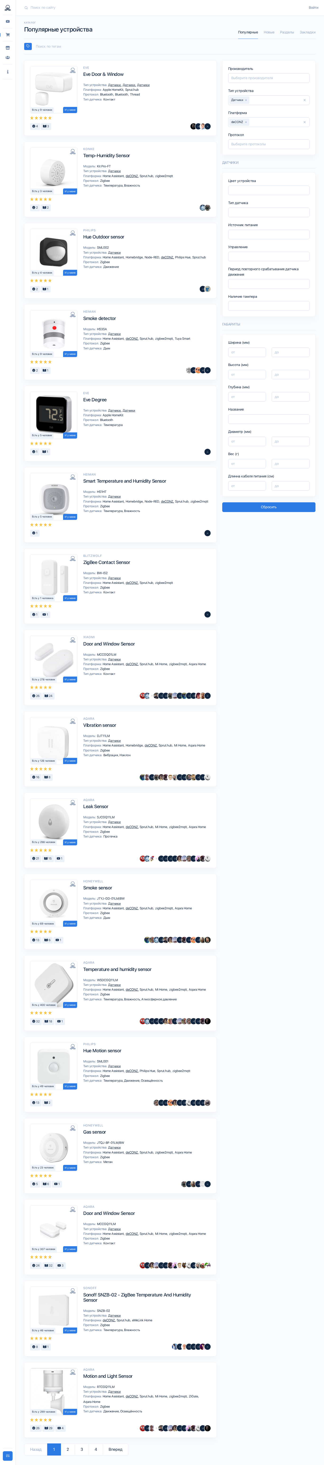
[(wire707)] (203, 1184)
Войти (313, 7)
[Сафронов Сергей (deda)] (170, 1021)
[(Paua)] (161, 859)
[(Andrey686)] (207, 1347)
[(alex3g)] (161, 1103)
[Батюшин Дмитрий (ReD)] (143, 696)
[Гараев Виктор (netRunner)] (189, 859)
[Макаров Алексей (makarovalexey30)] (180, 696)
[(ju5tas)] (203, 1103)
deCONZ (132, 176)
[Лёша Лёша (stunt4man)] (203, 1265)
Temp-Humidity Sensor (106, 155)
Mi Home (161, 664)
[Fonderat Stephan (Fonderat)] (189, 777)
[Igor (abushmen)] (198, 1347)
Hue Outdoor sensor (103, 237)
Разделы (287, 32)
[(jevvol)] (184, 1103)
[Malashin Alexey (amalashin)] (193, 370)
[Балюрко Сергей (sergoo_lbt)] (193, 126)
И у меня (70, 109)
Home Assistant (114, 176)
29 (50, 1428)
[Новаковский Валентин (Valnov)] (198, 1103)
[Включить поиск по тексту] (28, 46)
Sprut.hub (131, 90)
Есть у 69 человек (43, 923)
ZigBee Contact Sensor (106, 562)
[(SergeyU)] (170, 859)
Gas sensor (94, 1132)
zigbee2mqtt (163, 176)
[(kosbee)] (203, 289)
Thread (134, 94)
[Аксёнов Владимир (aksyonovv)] (207, 777)
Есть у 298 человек (44, 842)
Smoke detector (99, 318)
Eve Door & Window (103, 74)
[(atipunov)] (198, 777)
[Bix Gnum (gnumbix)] (198, 696)
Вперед (115, 1449)
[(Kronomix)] (166, 696)
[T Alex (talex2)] (170, 777)
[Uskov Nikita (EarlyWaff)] (198, 859)
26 (37, 696)
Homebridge (134, 257)
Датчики (114, 85)
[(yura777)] (180, 777)
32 (37, 1021)
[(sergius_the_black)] (193, 1103)
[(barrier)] (152, 777)
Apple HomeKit (113, 90)
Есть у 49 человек (43, 1086)
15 (50, 858)
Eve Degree (95, 400)
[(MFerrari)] (156, 1021)
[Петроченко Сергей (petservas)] (184, 1347)
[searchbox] (172, 46)
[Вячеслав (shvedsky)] (207, 940)
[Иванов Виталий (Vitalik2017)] (184, 696)
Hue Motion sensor (102, 1050)
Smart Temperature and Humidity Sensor (124, 481)
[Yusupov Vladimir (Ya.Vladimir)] (189, 696)
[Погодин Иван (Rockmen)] (207, 370)
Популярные (248, 32)
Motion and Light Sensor (108, 1376)
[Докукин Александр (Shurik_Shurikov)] (161, 777)
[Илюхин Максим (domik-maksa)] (189, 370)
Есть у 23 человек (43, 1167)
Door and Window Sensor (109, 644)
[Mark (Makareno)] (203, 940)
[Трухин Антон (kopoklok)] (175, 777)
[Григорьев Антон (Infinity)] (198, 370)
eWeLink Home (142, 1320)
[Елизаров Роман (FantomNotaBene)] (147, 777)
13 (37, 940)
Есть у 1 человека (42, 598)
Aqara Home (197, 664)
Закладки (307, 32)
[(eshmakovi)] (193, 1347)
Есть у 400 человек (44, 1005)
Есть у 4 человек (42, 272)
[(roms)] (166, 859)
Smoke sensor (97, 888)
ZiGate (194, 1396)
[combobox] (169, 46)
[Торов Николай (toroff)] (152, 696)
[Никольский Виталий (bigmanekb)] (175, 696)
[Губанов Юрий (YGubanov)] (203, 1347)
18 (50, 1021)
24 (50, 696)
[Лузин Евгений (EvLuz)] (152, 940)
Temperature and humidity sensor (117, 969)
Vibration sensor (99, 725)
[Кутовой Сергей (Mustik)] (152, 859)
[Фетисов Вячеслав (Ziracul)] (156, 696)
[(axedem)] (193, 696)
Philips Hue (183, 257)
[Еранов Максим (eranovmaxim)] (184, 1265)
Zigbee (104, 181)
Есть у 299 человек (44, 1411)
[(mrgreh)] (184, 777)
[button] (7, 72)
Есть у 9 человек (42, 109)
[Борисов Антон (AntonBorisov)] (207, 533)
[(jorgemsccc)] (189, 1347)
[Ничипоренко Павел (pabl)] (207, 126)
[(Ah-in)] (207, 452)
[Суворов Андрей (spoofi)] (175, 1347)
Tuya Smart (182, 338)
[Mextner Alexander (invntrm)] (203, 696)
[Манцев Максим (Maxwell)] (193, 777)
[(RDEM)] (207, 1103)
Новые (269, 32)
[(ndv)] (198, 126)
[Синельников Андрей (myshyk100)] (207, 1265)
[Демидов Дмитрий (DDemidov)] (203, 126)
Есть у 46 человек (43, 1330)
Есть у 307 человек (44, 1249)
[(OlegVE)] (203, 1428)
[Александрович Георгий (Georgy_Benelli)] (166, 777)
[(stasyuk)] (189, 940)
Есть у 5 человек (42, 435)
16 (37, 777)
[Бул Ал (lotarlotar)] (203, 370)
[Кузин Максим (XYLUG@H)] (180, 1347)
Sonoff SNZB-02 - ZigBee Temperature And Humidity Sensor (137, 1297)
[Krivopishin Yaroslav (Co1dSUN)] (207, 289)
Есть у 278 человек (43, 679)
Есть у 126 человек (43, 760)
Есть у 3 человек (42, 191)
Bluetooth (107, 94)
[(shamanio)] (161, 940)
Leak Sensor (95, 806)
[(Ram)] (207, 614)
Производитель (240, 69)
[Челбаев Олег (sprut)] (207, 208)
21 (37, 858)
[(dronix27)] (161, 696)
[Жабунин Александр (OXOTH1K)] (203, 208)
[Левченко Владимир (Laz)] (207, 1184)
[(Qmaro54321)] (207, 696)
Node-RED (152, 257)
